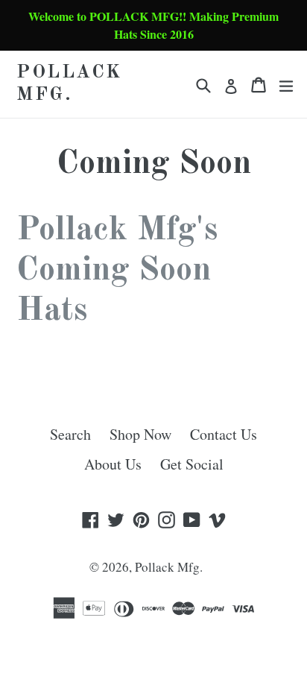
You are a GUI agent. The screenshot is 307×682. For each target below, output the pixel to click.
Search (70, 434)
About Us (113, 464)
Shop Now (140, 434)
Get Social (192, 464)
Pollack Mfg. (69, 83)
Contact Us (223, 434)
